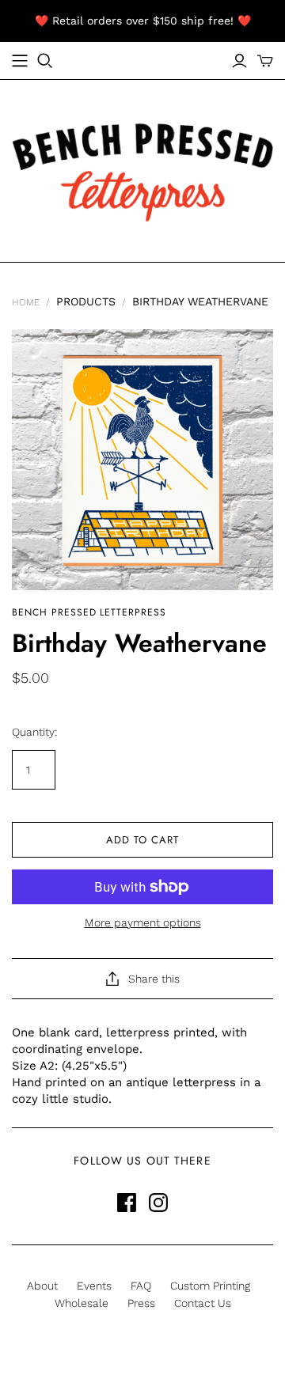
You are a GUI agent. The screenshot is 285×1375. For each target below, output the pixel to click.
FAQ (141, 1285)
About (42, 1285)
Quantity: (34, 731)
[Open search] (45, 61)
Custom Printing (210, 1285)
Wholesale (81, 1303)
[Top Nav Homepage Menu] (20, 61)
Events (94, 1285)
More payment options (143, 922)
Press (141, 1303)
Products (86, 301)
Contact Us (202, 1303)
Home (26, 302)
